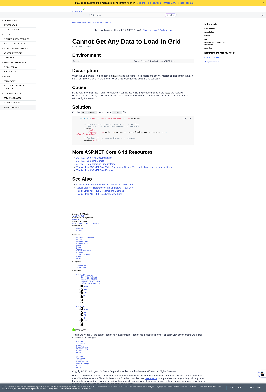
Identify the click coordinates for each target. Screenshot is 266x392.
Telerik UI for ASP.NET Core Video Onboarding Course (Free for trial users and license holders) (124, 167)
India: (89, 280)
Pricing (79, 231)
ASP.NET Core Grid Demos (90, 161)
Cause (79, 87)
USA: (89, 276)
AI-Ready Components (90, 223)
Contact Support (214, 57)
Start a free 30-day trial (157, 30)
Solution (81, 107)
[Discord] (82, 303)
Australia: (90, 284)
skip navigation (77, 11)
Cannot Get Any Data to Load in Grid (99, 22)
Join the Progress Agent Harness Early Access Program (165, 3)
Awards (79, 345)
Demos (79, 240)
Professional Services (84, 251)
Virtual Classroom (83, 254)
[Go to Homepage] (83, 11)
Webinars (79, 249)
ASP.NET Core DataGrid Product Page (95, 164)
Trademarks (151, 378)
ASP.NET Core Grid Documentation (94, 157)
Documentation (82, 241)
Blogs (78, 247)
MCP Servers (77, 223)
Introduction (10, 25)
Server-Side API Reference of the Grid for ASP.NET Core (105, 187)
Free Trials (80, 229)
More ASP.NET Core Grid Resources (112, 152)
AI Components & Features (16, 39)
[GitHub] (82, 300)
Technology (80, 343)
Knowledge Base (12, 107)
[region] (133, 387)
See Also (82, 179)
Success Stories (82, 265)
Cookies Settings (255, 388)
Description (85, 70)
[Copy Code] (190, 118)
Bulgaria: (90, 282)
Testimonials (81, 267)
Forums (79, 245)
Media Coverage (82, 349)
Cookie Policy (9, 389)
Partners (79, 253)
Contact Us (80, 274)
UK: (89, 278)
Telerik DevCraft (78, 216)
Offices (78, 353)
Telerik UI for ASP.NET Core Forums (94, 170)
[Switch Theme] (262, 15)
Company (80, 341)
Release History (82, 243)
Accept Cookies (235, 388)
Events (78, 256)
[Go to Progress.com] (79, 331)
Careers (79, 351)
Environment (86, 55)
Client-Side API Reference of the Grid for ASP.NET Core (104, 184)
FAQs (78, 258)
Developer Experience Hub (86, 238)
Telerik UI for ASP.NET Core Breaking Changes (100, 191)
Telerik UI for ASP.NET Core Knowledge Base (99, 194)
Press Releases (82, 347)
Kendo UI (75, 220)
